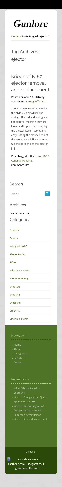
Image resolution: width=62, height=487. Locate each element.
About (17, 349)
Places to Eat (17, 254)
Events (14, 238)
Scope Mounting (19, 278)
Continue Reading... (22, 160)
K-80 (46, 156)
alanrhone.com (16, 464)
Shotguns (15, 302)
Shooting (15, 294)
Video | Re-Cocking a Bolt (29, 406)
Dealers (14, 230)
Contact (18, 362)
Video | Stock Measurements (31, 419)
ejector (37, 156)
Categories (20, 353)
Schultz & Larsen (19, 270)
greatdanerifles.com (27, 468)
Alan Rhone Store (28, 459)
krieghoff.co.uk (36, 464)
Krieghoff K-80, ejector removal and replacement (30, 83)
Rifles (13, 262)
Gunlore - (31, 451)
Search (18, 358)
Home (15, 36)
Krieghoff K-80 (36, 101)
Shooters (15, 286)
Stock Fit (15, 310)
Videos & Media (19, 318)
